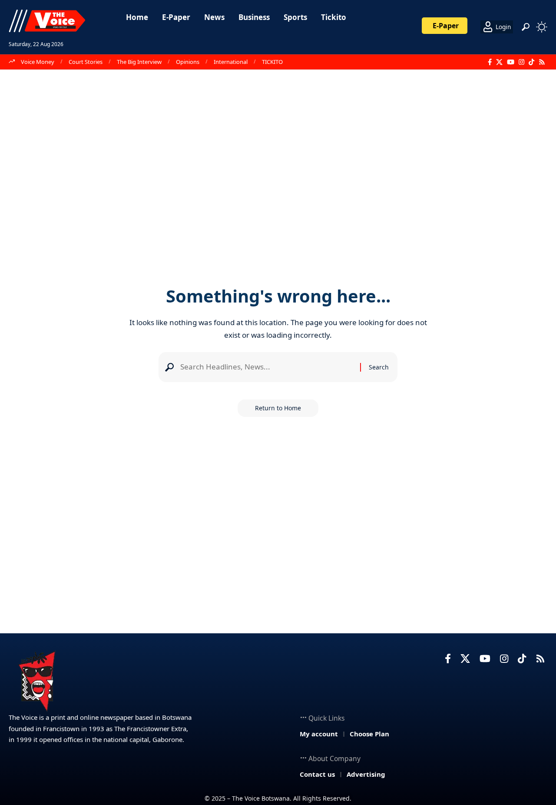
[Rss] (541, 62)
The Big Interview (139, 62)
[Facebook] (490, 62)
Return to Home (278, 408)
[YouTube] (510, 62)
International (231, 62)
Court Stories (86, 62)
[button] (526, 27)
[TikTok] (531, 62)
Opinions (187, 62)
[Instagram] (521, 62)
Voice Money (37, 62)
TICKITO (272, 62)
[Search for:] (267, 367)
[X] (499, 62)
